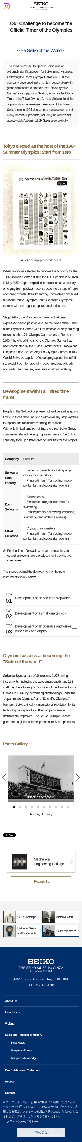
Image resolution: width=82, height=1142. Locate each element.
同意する (41, 1132)
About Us (11, 1001)
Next (78, 777)
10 (68, 807)
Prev (4, 777)
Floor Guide (12, 1012)
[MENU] (75, 6)
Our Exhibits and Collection (22, 1070)
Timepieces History (21, 1050)
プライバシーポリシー (22, 1121)
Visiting (9, 1023)
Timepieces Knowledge (24, 1058)
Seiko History (18, 1042)
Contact (10, 1092)
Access (9, 1081)
